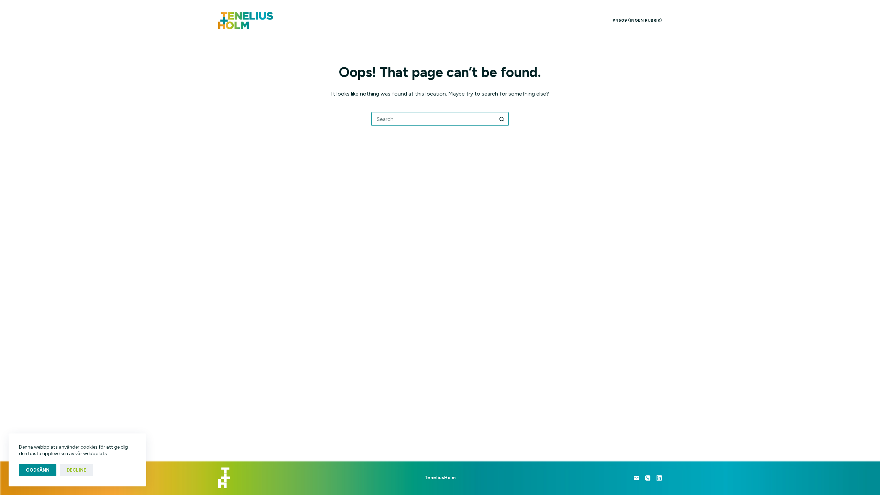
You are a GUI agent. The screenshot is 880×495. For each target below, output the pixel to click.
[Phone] (647, 478)
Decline (76, 470)
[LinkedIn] (659, 478)
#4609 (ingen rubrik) (637, 20)
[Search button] (502, 119)
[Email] (636, 478)
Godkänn (38, 470)
